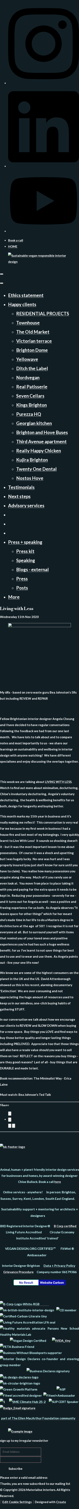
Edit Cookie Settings (17, 1502)
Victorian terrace (34, 341)
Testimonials (21, 487)
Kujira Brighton (32, 460)
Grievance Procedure (18, 1272)
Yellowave (27, 359)
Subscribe (15, 1468)
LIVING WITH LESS (58, 782)
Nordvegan (28, 377)
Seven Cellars (30, 396)
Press (22, 578)
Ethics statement (26, 295)
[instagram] (43, 83)
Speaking (25, 560)
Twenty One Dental (36, 469)
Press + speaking (25, 542)
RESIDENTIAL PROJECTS (42, 313)
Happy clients (22, 304)
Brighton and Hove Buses (42, 432)
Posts (22, 588)
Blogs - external (32, 569)
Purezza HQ (28, 414)
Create (61, 1502)
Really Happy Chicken (38, 450)
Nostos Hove (29, 478)
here (57, 1182)
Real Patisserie (31, 386)
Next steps (19, 496)
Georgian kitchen (34, 423)
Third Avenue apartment (41, 441)
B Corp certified (65, 1226)
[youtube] (43, 231)
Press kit (25, 551)
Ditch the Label (32, 368)
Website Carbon (52, 1283)
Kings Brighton (31, 405)
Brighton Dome (32, 350)
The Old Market (32, 332)
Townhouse (28, 322)
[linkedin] (43, 166)
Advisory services (26, 505)
